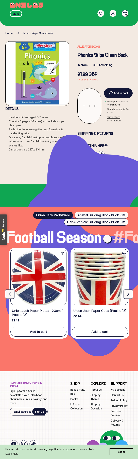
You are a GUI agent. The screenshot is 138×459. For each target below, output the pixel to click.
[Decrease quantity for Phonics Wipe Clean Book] (81, 106)
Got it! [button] (121, 451)
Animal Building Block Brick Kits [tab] (101, 215)
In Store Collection (76, 406)
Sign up (39, 411)
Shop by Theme (95, 397)
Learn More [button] (11, 453)
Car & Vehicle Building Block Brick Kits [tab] (96, 222)
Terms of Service (116, 413)
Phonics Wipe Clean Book (37, 33)
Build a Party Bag (77, 391)
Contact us (117, 395)
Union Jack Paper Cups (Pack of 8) (99, 311)
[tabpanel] (69, 293)
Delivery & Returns (117, 422)
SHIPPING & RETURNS (95, 134)
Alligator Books (88, 47)
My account (118, 389)
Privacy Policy (119, 405)
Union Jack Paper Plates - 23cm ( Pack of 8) (37, 313)
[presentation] (9, 294)
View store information (114, 119)
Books (74, 399)
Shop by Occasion (96, 406)
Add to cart (38, 332)
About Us (96, 389)
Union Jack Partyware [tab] (53, 215)
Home (9, 33)
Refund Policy (119, 400)
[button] (100, 13)
